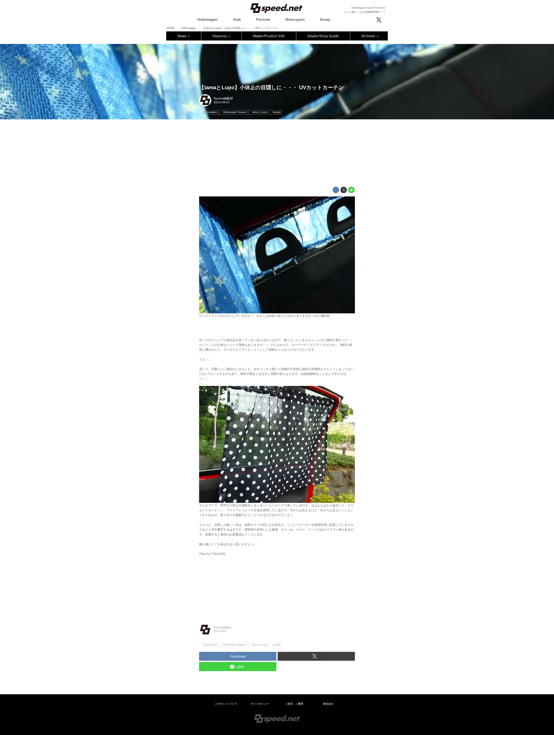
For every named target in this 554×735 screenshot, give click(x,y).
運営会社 (328, 703)
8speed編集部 (223, 98)
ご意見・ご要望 (294, 703)
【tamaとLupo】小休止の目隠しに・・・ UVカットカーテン (271, 87)
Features (220, 36)
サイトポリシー (260, 703)
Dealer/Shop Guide (323, 36)
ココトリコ (318, 505)
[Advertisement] (277, 153)
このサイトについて (226, 703)
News (182, 36)
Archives (368, 36)
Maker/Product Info (269, 36)
